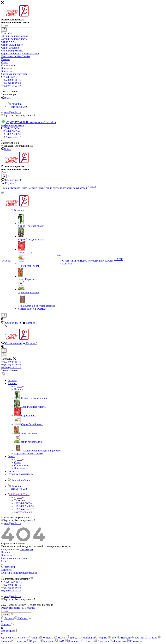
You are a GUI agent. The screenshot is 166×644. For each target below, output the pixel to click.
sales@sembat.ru (12, 112)
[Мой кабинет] (2, 319)
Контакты (6, 555)
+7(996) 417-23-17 (11, 85)
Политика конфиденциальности (19, 572)
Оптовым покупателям (14, 558)
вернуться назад (10, 549)
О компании (8, 566)
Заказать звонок (23, 512)
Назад (21, 386)
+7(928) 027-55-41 (12, 76)
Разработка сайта (10, 607)
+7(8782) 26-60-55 (11, 82)
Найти (5, 614)
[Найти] (4, 29)
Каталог (18, 389)
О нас (17, 462)
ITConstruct (28, 607)
